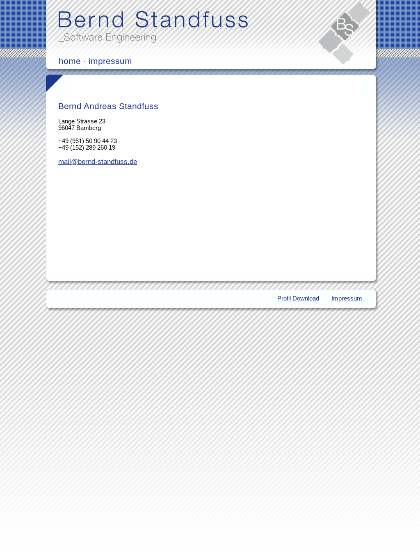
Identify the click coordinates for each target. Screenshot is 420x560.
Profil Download (298, 298)
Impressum (346, 298)
